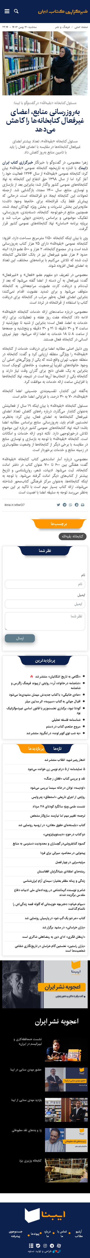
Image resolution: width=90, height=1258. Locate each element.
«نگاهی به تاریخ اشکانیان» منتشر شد (58, 676)
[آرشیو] (31, 1246)
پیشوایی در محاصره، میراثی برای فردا (62, 853)
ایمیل (81, 595)
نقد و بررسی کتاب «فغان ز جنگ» (64, 778)
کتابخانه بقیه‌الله (72, 536)
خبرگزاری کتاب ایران (18, 162)
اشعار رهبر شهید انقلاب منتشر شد (64, 759)
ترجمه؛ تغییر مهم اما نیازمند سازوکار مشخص (57, 815)
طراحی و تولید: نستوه (39, 1251)
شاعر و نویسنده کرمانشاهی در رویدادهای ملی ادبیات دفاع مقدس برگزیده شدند (49, 892)
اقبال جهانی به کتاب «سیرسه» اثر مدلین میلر (53, 701)
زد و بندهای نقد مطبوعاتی (27, 1130)
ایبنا (63, 15)
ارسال (20, 638)
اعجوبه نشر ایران (56, 1021)
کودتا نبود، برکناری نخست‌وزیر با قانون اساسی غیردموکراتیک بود (44, 711)
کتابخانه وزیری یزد (30, 1160)
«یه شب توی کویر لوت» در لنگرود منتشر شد (53, 733)
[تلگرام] (52, 1246)
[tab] (57, 748)
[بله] (38, 1246)
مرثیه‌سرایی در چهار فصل (70, 862)
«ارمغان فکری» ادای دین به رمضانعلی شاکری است (53, 936)
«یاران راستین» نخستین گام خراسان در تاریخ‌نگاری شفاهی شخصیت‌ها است (50, 948)
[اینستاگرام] (45, 1246)
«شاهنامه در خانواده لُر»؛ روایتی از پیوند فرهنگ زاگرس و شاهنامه (46, 685)
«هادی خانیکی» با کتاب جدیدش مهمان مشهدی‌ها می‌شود (45, 694)
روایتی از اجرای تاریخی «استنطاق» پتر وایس (58, 797)
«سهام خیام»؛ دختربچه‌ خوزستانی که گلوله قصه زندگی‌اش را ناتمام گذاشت (49, 906)
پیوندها (35, 1234)
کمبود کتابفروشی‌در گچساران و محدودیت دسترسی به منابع (49, 843)
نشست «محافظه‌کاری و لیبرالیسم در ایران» (28, 1041)
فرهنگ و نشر (62, 27)
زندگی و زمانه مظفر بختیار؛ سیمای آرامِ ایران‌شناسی (54, 880)
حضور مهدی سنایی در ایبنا (26, 1069)
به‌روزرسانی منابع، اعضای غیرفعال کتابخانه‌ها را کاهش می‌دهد (45, 121)
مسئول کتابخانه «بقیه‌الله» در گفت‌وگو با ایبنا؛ (45, 103)
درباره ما (47, 1233)
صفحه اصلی (81, 27)
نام (83, 575)
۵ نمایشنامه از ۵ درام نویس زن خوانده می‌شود (56, 769)
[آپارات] (59, 1246)
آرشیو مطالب (79, 1233)
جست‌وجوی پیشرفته (15, 1233)
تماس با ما (62, 1233)
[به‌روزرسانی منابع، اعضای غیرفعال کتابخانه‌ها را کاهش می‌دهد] (45, 63)
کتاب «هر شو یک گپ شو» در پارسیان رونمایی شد (55, 918)
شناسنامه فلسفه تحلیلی (66, 719)
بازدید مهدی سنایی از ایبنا (26, 1100)
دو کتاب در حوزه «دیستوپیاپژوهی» (64, 834)
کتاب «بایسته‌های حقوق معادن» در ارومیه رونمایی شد (51, 825)
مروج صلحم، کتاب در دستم (63, 726)
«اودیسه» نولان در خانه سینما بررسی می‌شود (57, 787)
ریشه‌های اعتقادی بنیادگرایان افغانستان (61, 871)
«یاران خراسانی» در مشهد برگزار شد (63, 927)
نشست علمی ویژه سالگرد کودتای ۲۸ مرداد (59, 806)
